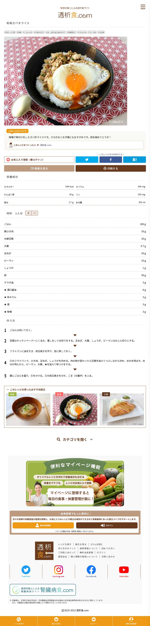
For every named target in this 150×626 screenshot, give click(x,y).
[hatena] (134, 159)
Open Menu (143, 7)
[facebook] (110, 159)
